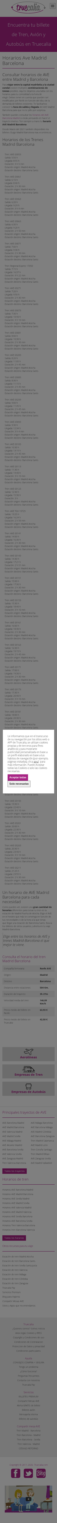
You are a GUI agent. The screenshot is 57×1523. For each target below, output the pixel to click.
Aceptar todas (17, 777)
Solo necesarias (19, 783)
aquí (36, 761)
